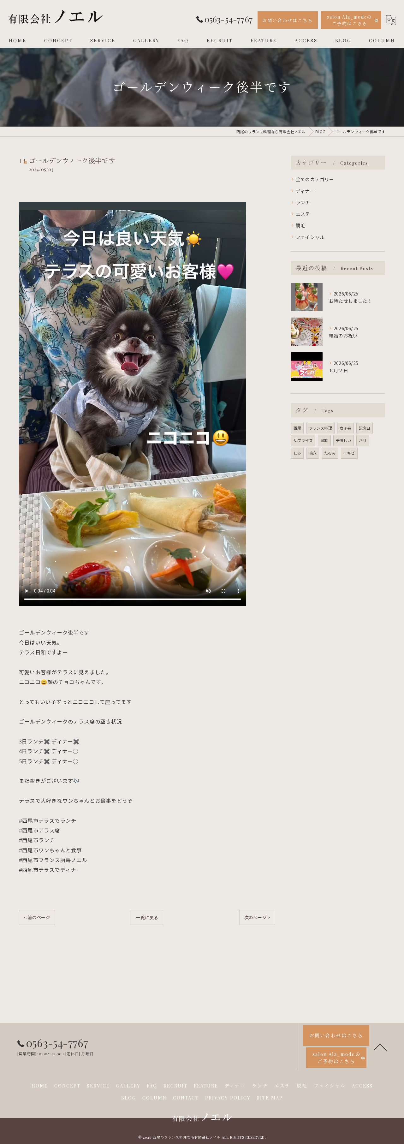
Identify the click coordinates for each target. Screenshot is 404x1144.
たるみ (330, 453)
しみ (297, 453)
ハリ (362, 440)
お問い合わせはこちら (287, 20)
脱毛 (300, 225)
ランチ (303, 202)
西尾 (297, 428)
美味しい (343, 440)
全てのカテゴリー (315, 179)
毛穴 (313, 453)
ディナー (305, 191)
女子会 (345, 428)
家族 (324, 440)
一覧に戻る (147, 917)
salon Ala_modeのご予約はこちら (349, 20)
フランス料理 (320, 428)
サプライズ (303, 440)
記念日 (365, 428)
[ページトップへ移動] (380, 1046)
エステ (303, 214)
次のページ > (257, 917)
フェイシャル (310, 237)
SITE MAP (270, 1097)
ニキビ (349, 453)
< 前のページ (37, 917)
